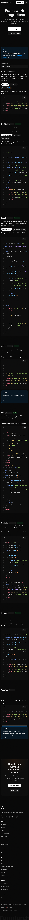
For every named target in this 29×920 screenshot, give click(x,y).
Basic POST (5, 84)
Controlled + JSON (6, 229)
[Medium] (12, 816)
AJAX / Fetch (13, 84)
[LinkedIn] (16, 816)
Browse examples (14, 33)
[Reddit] (9, 816)
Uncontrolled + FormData (19, 229)
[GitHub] (6, 816)
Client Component (6, 135)
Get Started (20, 2)
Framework (5, 63)
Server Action (16, 135)
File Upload (6, 87)
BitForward (18, 904)
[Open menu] (26, 2)
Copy (24, 97)
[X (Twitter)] (2, 816)
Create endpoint (14, 29)
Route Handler (5, 138)
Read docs (14, 790)
